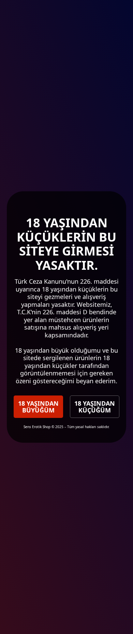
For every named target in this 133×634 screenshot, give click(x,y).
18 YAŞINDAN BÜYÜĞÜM (38, 406)
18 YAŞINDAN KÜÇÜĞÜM (94, 406)
